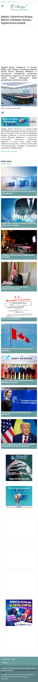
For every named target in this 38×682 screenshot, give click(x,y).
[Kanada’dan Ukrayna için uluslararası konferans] (19, 335)
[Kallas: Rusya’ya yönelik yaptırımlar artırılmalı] (19, 399)
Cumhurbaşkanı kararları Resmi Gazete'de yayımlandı (15, 288)
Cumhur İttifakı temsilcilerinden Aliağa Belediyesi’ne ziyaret (17, 381)
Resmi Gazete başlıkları (11, 319)
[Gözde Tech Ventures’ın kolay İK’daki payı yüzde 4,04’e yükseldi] (19, 210)
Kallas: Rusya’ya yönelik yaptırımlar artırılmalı (16, 413)
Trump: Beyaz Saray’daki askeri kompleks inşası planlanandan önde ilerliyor (18, 445)
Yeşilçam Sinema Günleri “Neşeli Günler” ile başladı (18, 256)
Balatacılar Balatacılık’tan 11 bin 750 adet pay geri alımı (18, 192)
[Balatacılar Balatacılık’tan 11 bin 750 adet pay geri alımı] (19, 178)
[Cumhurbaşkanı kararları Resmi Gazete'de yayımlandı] (19, 274)
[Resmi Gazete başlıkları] (19, 306)
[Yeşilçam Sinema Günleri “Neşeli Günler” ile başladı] (19, 242)
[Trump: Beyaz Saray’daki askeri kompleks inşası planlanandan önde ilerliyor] (19, 431)
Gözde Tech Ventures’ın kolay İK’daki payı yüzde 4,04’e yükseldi (19, 224)
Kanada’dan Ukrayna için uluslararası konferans (17, 350)
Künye (13, 2)
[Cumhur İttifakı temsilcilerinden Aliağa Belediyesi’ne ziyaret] (19, 367)
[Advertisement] (19, 46)
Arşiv (9, 2)
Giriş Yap (3, 2)
